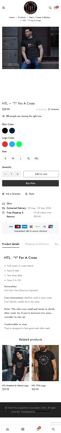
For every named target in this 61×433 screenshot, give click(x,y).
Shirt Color (8, 124)
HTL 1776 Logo (39, 385)
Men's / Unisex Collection (39, 17)
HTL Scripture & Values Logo (15, 385)
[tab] (10, 244)
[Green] (19, 144)
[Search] (50, 7)
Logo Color (8, 138)
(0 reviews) (53, 109)
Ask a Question (13, 193)
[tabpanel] (30, 291)
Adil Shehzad (43, 411)
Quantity (6, 167)
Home (11, 17)
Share (31, 193)
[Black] (5, 130)
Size (4, 151)
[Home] (7, 429)
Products (21, 17)
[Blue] (12, 144)
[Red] (5, 144)
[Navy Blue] (12, 130)
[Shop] (23, 429)
